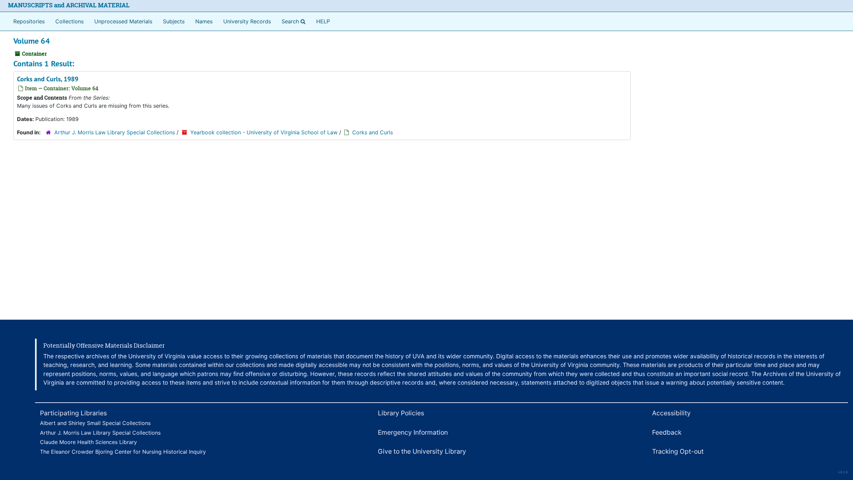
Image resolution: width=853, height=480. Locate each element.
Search (295, 21)
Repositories (29, 21)
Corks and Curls (372, 132)
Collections (69, 21)
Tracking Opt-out (678, 451)
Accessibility (671, 413)
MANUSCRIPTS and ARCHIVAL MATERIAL (69, 5)
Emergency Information (413, 432)
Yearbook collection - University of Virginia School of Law (264, 132)
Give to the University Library (422, 451)
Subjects (174, 21)
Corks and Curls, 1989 (47, 79)
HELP (323, 21)
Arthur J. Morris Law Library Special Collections (114, 132)
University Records (247, 21)
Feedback (666, 432)
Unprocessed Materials (123, 21)
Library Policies (401, 413)
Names (204, 21)
